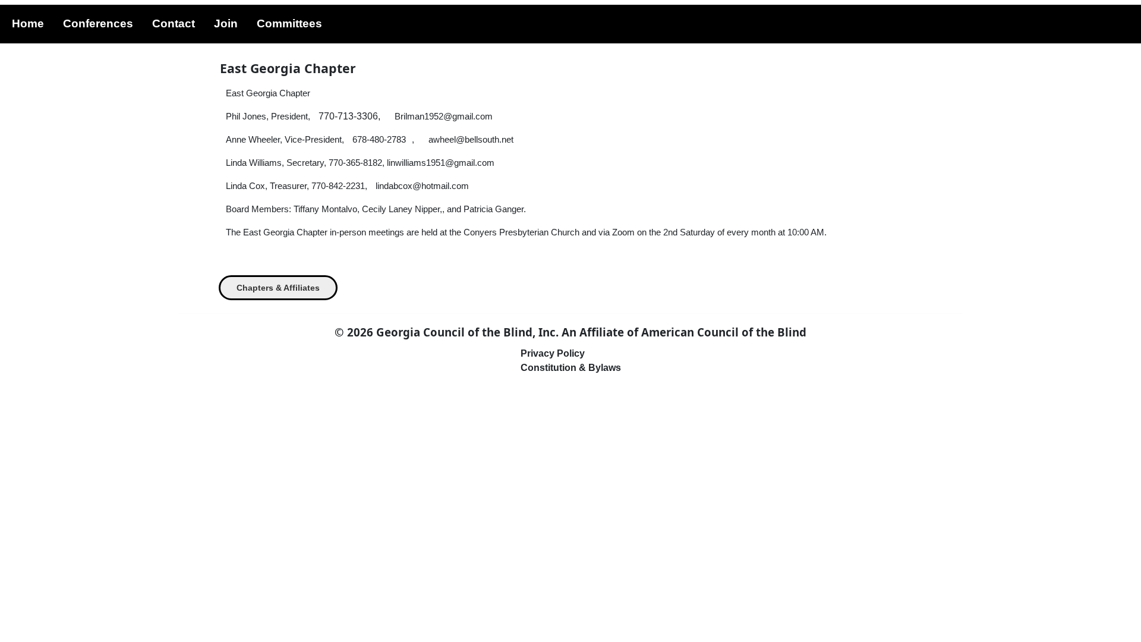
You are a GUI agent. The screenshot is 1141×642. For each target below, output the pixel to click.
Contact (173, 23)
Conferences (98, 23)
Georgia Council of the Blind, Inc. (467, 332)
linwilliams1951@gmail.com (440, 163)
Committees (289, 23)
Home (28, 23)
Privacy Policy (553, 353)
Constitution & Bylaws (571, 368)
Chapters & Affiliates (278, 287)
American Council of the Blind (723, 332)
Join (226, 23)
